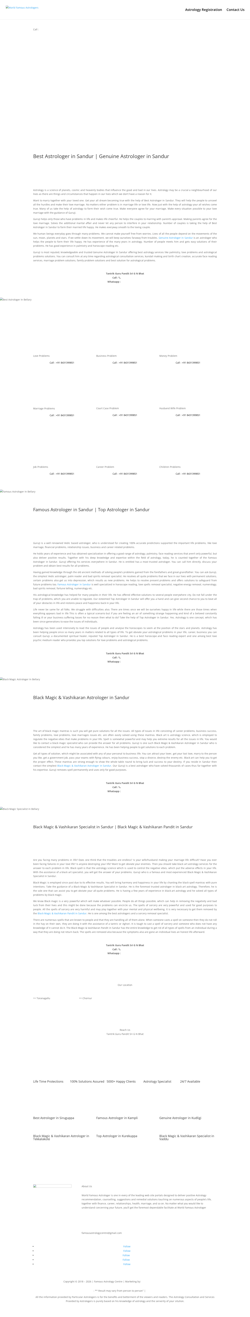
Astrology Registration (203, 10)
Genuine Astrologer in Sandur (176, 237)
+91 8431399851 (48, 29)
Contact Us (236, 10)
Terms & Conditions (157, 1290)
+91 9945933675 (177, 1281)
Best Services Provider (154, 1281)
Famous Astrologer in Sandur (74, 584)
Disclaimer (87, 1290)
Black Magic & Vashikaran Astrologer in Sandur (84, 765)
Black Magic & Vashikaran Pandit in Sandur (62, 913)
